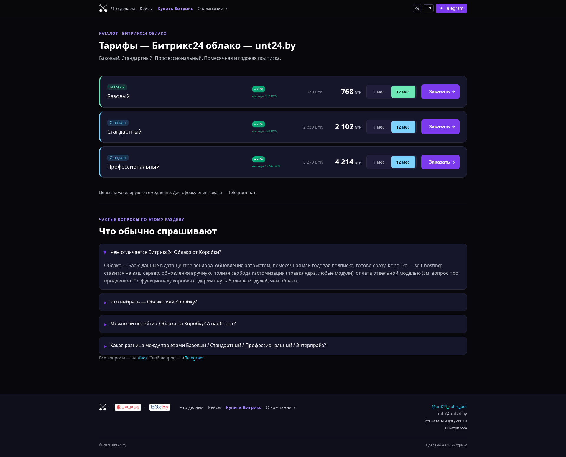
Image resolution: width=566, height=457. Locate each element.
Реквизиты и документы (446, 420)
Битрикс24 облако (144, 33)
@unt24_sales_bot (449, 406)
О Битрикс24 (456, 427)
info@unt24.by (452, 413)
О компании (212, 8)
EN (428, 8)
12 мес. (403, 92)
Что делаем (123, 8)
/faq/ (142, 358)
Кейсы (146, 8)
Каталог (108, 33)
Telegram (194, 358)
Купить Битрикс (175, 8)
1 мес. (380, 92)
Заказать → (442, 91)
